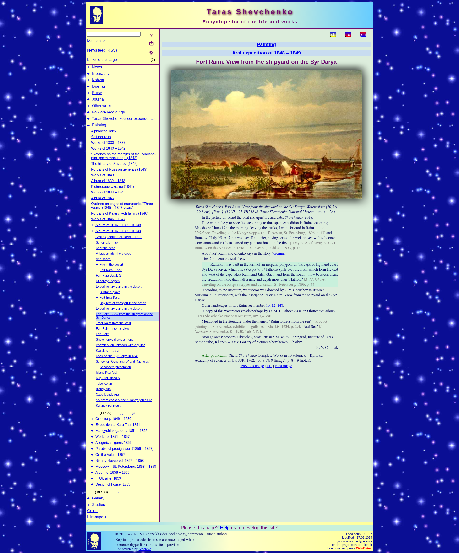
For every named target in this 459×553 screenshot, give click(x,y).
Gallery (98, 498)
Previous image (252, 365)
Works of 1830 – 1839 (108, 143)
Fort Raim (102, 334)
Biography (100, 73)
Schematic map (107, 242)
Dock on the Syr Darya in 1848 (117, 356)
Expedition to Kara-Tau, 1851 (117, 425)
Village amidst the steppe (113, 253)
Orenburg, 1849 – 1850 (113, 419)
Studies (98, 505)
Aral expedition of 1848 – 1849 (118, 237)
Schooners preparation (115, 367)
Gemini (279, 253)
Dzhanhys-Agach (108, 281)
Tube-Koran (104, 383)
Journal (98, 99)
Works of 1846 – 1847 (108, 219)
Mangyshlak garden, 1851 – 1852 (121, 431)
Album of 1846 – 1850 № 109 (118, 231)
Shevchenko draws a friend (114, 339)
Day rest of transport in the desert (123, 303)
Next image (283, 365)
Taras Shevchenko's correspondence (123, 119)
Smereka (145, 549)
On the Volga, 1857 (110, 454)
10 (268, 305)
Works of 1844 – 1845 (108, 192)
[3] (134, 413)
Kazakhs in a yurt (108, 350)
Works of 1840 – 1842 (108, 148)
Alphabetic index (104, 131)
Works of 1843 (102, 175)
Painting (99, 125)
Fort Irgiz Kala (109, 297)
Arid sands (103, 259)
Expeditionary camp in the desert (119, 286)
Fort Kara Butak (111, 270)
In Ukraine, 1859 (108, 478)
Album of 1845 (102, 198)
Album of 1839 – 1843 (108, 181)
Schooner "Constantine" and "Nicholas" (123, 361)
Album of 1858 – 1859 (112, 472)
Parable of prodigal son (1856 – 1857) (124, 449)
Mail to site (96, 41)
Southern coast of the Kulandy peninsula (124, 400)
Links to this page (102, 60)
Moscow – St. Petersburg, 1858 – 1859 (125, 466)
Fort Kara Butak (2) (109, 275)
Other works (102, 106)
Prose (97, 93)
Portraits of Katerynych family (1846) (119, 213)
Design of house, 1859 (112, 484)
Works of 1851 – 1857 (112, 437)
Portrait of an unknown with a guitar (120, 345)
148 (280, 305)
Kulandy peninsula (108, 405)
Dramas (98, 86)
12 (273, 305)
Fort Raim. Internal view (112, 328)
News (97, 67)
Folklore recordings (108, 112)
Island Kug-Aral (106, 372)
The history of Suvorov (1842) (114, 164)
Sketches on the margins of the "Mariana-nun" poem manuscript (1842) (123, 156)
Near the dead (105, 248)
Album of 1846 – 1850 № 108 (118, 225)
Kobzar (98, 80)
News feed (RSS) (102, 50)
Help (225, 527)
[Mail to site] (151, 43)
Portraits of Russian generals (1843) (119, 169)
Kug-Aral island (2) (108, 378)
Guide (92, 511)
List (269, 365)
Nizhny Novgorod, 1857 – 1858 (119, 460)
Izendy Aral (103, 389)
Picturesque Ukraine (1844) (112, 186)
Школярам (96, 517)
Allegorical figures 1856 (113, 443)
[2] (121, 413)
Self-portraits (101, 137)
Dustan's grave (110, 292)
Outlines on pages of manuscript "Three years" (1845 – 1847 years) (122, 205)
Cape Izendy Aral (108, 394)
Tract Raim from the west (113, 323)
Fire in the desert (111, 264)
